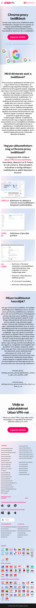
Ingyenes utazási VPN (6, 464)
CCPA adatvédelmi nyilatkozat (24, 530)
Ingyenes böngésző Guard (6, 448)
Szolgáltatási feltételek (22, 535)
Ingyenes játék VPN (23, 446)
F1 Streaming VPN (23, 472)
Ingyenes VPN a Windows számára (8, 452)
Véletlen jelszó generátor (6, 485)
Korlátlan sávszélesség (6, 533)
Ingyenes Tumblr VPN (5, 466)
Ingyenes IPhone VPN (5, 458)
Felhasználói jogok (21, 533)
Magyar (7, 520)
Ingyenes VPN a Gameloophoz (25, 458)
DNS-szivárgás (4, 493)
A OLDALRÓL (20, 524)
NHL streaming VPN (23, 468)
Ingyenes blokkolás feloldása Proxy (9, 483)
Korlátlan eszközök (5, 535)
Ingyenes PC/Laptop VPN (6, 450)
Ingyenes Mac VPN (5, 454)
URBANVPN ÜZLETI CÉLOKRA (6, 497)
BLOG (26, 498)
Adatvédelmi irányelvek (22, 528)
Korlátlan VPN (4, 537)
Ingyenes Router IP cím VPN (7, 487)
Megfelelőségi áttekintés (23, 526)
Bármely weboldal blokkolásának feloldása (9, 530)
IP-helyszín (3, 470)
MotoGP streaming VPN (24, 474)
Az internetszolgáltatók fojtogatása (9, 526)
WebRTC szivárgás (5, 491)
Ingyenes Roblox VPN (5, 474)
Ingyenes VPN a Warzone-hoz (25, 452)
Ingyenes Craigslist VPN (6, 476)
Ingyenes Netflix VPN (5, 478)
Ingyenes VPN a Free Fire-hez (25, 450)
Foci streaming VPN (23, 464)
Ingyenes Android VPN (6, 456)
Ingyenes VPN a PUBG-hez (25, 448)
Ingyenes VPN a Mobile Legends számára (26, 456)
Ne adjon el (19, 537)
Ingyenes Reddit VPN (5, 472)
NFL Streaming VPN (23, 466)
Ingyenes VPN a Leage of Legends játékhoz (26, 454)
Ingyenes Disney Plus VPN (6, 480)
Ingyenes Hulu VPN (5, 460)
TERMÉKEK (4, 445)
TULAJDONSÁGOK (6, 524)
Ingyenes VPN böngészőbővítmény (8, 489)
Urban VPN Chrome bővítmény (18, 160)
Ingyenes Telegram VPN (6, 462)
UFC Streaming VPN (23, 470)
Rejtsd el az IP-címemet (6, 468)
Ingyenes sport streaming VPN (25, 462)
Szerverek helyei (4, 528)
